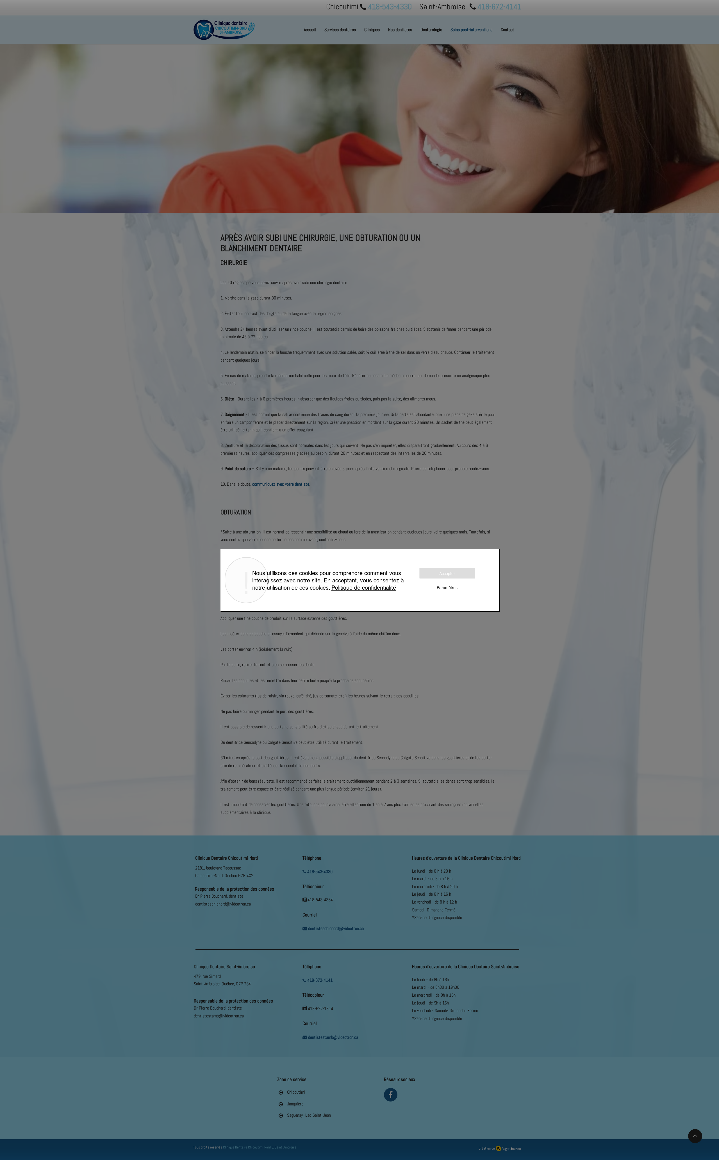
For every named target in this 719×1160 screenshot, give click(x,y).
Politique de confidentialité (363, 587)
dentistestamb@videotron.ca (219, 1016)
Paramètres (447, 587)
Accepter (447, 573)
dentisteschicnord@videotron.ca (223, 904)
